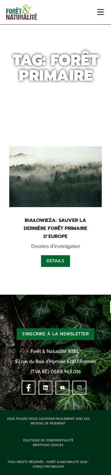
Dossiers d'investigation (55, 246)
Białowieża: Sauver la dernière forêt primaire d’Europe (55, 228)
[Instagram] (79, 388)
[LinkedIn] (45, 388)
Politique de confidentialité (48, 440)
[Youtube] (62, 388)
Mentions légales (48, 445)
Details (55, 261)
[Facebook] (28, 388)
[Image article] (55, 176)
